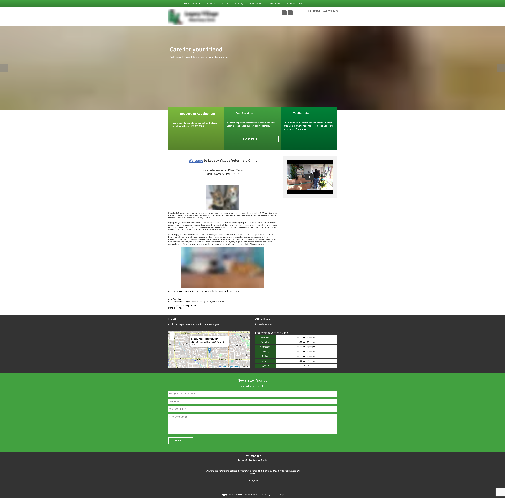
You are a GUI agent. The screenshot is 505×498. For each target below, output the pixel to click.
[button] (209, 350)
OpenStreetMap (234, 366)
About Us (196, 3)
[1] (246, 107)
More (299, 3)
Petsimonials (276, 3)
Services (211, 3)
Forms (225, 3)
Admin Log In (266, 495)
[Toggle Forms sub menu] (230, 3)
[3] (258, 107)
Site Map (280, 495)
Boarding (238, 3)
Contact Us (290, 3)
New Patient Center (254, 3)
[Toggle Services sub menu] (217, 3)
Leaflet (223, 366)
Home (186, 3)
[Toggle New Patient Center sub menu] (265, 3)
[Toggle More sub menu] (304, 3)
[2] (252, 107)
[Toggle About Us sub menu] (202, 3)
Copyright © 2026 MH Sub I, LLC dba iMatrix (239, 495)
